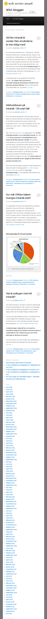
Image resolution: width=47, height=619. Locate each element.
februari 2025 (10, 422)
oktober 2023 (10, 457)
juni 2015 (9, 613)
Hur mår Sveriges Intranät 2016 (27, 323)
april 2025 (9, 417)
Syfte (34, 351)
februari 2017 (10, 583)
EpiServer (35, 280)
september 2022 (11, 485)
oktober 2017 (10, 571)
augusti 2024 (10, 436)
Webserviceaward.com (13, 23)
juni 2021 (9, 511)
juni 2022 (9, 487)
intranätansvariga (25, 94)
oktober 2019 (10, 543)
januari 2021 (10, 522)
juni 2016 (9, 595)
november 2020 (11, 525)
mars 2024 (9, 445)
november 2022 (11, 480)
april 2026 (9, 392)
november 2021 (11, 504)
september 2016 (11, 592)
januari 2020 (10, 539)
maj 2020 (9, 532)
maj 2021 (9, 513)
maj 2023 (9, 466)
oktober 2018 (10, 553)
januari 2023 (10, 476)
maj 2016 (9, 597)
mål (21, 351)
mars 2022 (9, 494)
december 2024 (11, 427)
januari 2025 (10, 424)
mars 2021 (9, 518)
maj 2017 (9, 578)
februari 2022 (10, 497)
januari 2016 (10, 602)
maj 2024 (9, 441)
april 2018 (9, 560)
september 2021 (11, 508)
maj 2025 (9, 415)
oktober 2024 (10, 431)
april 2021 (9, 515)
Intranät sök (23, 181)
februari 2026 (10, 396)
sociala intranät (35, 94)
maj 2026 (9, 389)
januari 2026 (10, 399)
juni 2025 (9, 413)
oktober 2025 (10, 406)
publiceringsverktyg (28, 282)
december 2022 (11, 478)
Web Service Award (18, 133)
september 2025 (11, 408)
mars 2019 (9, 548)
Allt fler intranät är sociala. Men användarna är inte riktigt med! (19, 41)
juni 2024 (9, 438)
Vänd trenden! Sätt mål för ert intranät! (18, 363)
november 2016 (11, 588)
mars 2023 (9, 471)
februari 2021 (10, 520)
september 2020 (11, 529)
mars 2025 (9, 420)
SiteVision (16, 284)
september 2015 (11, 609)
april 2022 (9, 492)
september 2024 (11, 434)
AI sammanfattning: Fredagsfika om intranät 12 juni (22, 369)
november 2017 (11, 569)
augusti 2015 (10, 611)
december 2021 (11, 501)
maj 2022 (9, 490)
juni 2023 (9, 464)
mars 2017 (9, 581)
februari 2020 (10, 536)
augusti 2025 (10, 410)
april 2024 (9, 443)
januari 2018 (10, 567)
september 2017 (11, 574)
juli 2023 (9, 462)
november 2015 (11, 604)
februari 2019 (10, 550)
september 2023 (11, 459)
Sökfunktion (9, 183)
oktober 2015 (10, 606)
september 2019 (11, 546)
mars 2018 (9, 562)
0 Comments (38, 38)
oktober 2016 (10, 590)
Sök (39, 181)
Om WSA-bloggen (18, 19)
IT (25, 48)
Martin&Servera (27, 351)
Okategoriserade (18, 92)
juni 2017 (9, 576)
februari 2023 (10, 473)
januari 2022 (10, 499)
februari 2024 (10, 448)
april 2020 (9, 534)
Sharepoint (9, 284)
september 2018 (11, 555)
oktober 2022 (10, 483)
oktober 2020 (10, 527)
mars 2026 (9, 394)
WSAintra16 (9, 96)
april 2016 (9, 599)
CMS (30, 280)
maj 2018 (9, 557)
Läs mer (30, 87)
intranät (17, 94)
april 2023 (9, 469)
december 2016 (11, 585)
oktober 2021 (10, 506)
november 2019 (11, 541)
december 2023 (11, 452)
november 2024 (11, 429)
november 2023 (11, 455)
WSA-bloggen (15, 9)
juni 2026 (9, 387)
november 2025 (11, 403)
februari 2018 (10, 564)
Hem (8, 19)
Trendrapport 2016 (19, 183)
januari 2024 (10, 450)
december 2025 (11, 401)
